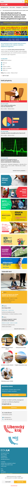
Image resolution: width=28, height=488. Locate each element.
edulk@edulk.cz (7, 417)
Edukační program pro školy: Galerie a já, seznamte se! (10, 295)
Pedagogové (18, 7)
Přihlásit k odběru (14, 395)
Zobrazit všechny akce (19, 328)
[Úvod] (4, 4)
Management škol (4, 7)
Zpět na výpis (6, 75)
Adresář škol (25, 7)
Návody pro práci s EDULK (6, 473)
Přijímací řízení (4, 457)
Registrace (14, 407)
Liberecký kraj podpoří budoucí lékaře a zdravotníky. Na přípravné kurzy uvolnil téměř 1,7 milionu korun (10, 161)
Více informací (14, 485)
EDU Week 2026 (6, 308)
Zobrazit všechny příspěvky (19, 170)
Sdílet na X (5, 70)
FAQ (2, 468)
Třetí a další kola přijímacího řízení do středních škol (8, 106)
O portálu (3, 461)
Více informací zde (8, 243)
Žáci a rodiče (12, 7)
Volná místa (3, 466)
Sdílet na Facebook (7, 68)
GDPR (2, 470)
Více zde (4, 182)
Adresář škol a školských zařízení (8, 463)
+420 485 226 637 (8, 419)
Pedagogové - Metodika (18, 164)
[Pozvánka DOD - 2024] (14, 31)
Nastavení (7, 482)
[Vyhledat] (23, 1)
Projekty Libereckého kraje (7, 464)
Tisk (3, 64)
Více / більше (6, 267)
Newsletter (3, 472)
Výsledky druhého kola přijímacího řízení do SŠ (13, 133)
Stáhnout (5, 63)
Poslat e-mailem (6, 66)
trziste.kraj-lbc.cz (5, 231)
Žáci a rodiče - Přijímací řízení (11, 73)
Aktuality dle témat (5, 459)
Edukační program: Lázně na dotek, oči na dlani (9, 320)
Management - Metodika (6, 164)
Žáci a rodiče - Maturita (14, 165)
